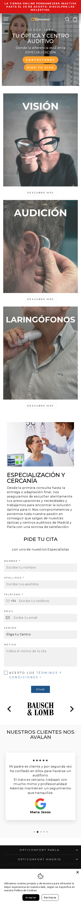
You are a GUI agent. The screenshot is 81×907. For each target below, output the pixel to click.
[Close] (77, 872)
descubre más (40, 299)
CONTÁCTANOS (40, 59)
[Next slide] (71, 709)
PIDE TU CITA (40, 67)
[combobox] (11, 601)
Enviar (40, 689)
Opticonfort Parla (40, 849)
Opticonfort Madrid (39, 859)
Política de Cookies (25, 890)
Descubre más (40, 192)
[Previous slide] (9, 709)
